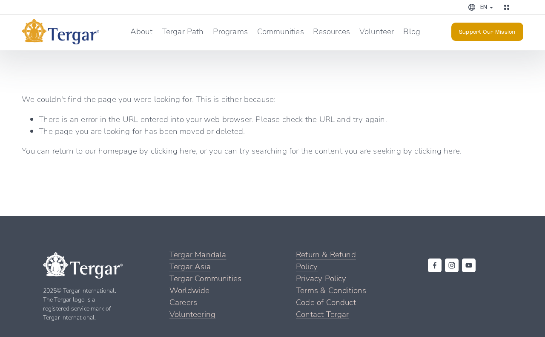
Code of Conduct (326, 301)
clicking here (173, 150)
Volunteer (376, 31)
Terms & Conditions (331, 290)
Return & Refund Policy (326, 260)
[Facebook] (435, 265)
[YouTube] (469, 265)
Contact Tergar (322, 313)
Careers (183, 301)
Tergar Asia (190, 266)
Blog (411, 31)
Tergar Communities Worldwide (205, 284)
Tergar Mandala (198, 254)
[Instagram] (452, 265)
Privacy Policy (321, 278)
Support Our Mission (487, 32)
